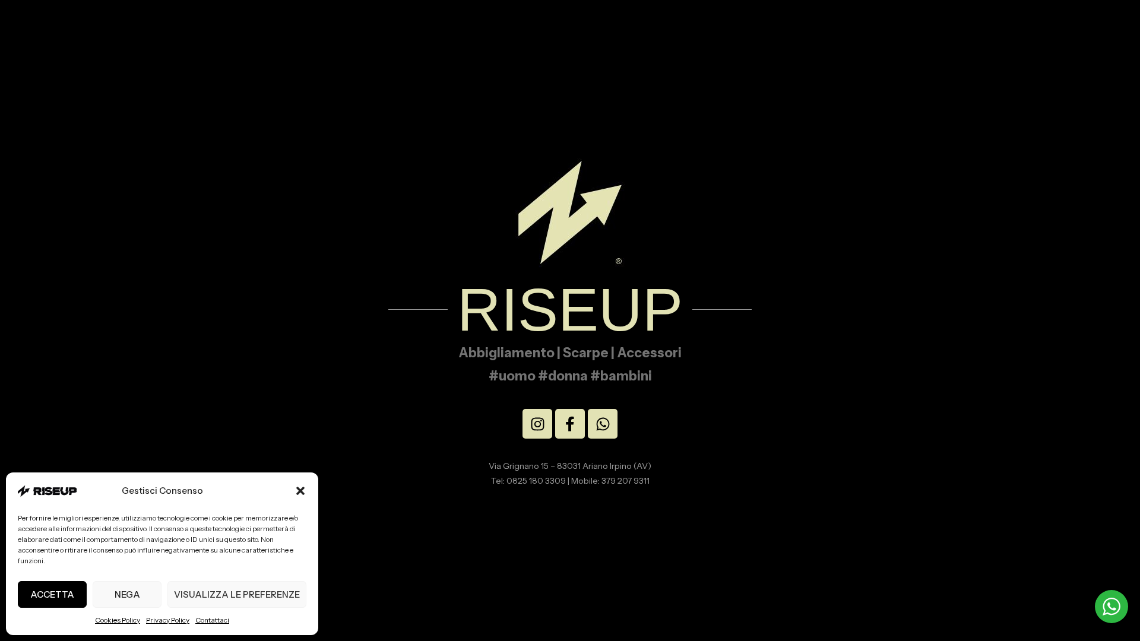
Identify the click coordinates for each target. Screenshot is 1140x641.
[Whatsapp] (603, 424)
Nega (127, 594)
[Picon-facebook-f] (570, 424)
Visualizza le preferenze (237, 594)
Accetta (52, 594)
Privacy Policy (167, 619)
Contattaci (212, 619)
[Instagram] (537, 424)
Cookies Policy (117, 619)
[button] (300, 491)
